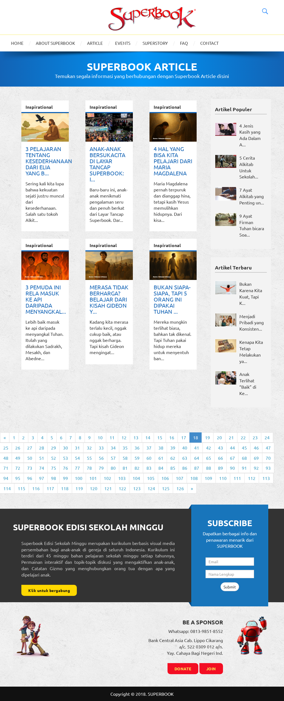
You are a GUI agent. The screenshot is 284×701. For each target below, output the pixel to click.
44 (232, 447)
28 (41, 447)
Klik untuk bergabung (49, 590)
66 (220, 458)
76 (65, 468)
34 (113, 447)
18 (195, 437)
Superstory (155, 43)
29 (53, 447)
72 (17, 468)
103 (122, 478)
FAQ (184, 43)
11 (112, 437)
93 (268, 468)
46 (256, 447)
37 (148, 447)
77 (77, 468)
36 (137, 447)
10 (100, 437)
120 (93, 488)
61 (160, 458)
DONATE (182, 668)
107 (179, 478)
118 (65, 488)
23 (255, 437)
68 (244, 458)
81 (125, 468)
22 (243, 437)
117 (50, 488)
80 (113, 468)
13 (135, 437)
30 (65, 447)
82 (137, 468)
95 (17, 478)
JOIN (211, 668)
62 (172, 458)
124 (151, 488)
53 (65, 458)
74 (41, 468)
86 (184, 468)
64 (196, 458)
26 (17, 447)
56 (101, 458)
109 (208, 478)
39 (172, 447)
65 (208, 458)
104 (136, 478)
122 (122, 488)
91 (244, 468)
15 (159, 437)
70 (268, 458)
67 (232, 458)
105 (150, 478)
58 (125, 458)
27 (29, 447)
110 (223, 478)
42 (208, 447)
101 (93, 478)
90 (232, 468)
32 (89, 447)
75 (53, 468)
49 (17, 458)
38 (160, 447)
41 (196, 447)
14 (147, 437)
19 (207, 437)
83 (148, 468)
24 (267, 437)
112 (251, 478)
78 (89, 468)
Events (122, 43)
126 (180, 488)
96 (29, 478)
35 (125, 447)
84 (160, 468)
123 (137, 488)
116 (36, 488)
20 (219, 437)
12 (123, 437)
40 (184, 447)
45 (244, 447)
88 (208, 468)
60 (148, 458)
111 (237, 478)
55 (89, 458)
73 (29, 468)
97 (41, 478)
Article (95, 43)
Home (17, 43)
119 (79, 488)
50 (29, 458)
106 (165, 478)
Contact (209, 43)
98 (53, 478)
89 (220, 468)
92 (256, 468)
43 (220, 447)
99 (65, 478)
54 (77, 458)
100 (78, 478)
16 (171, 437)
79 (101, 468)
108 (194, 478)
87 (196, 468)
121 (108, 488)
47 (268, 447)
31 (77, 447)
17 (183, 437)
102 (107, 478)
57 (113, 458)
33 (101, 447)
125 (165, 488)
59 (137, 458)
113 (266, 478)
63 (184, 458)
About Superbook (55, 43)
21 (231, 437)
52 (53, 458)
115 (21, 488)
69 (256, 458)
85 (172, 468)
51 (41, 458)
